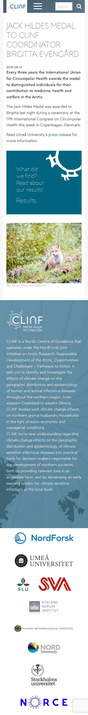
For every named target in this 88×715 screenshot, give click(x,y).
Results (26, 200)
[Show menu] (38, 7)
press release (59, 134)
